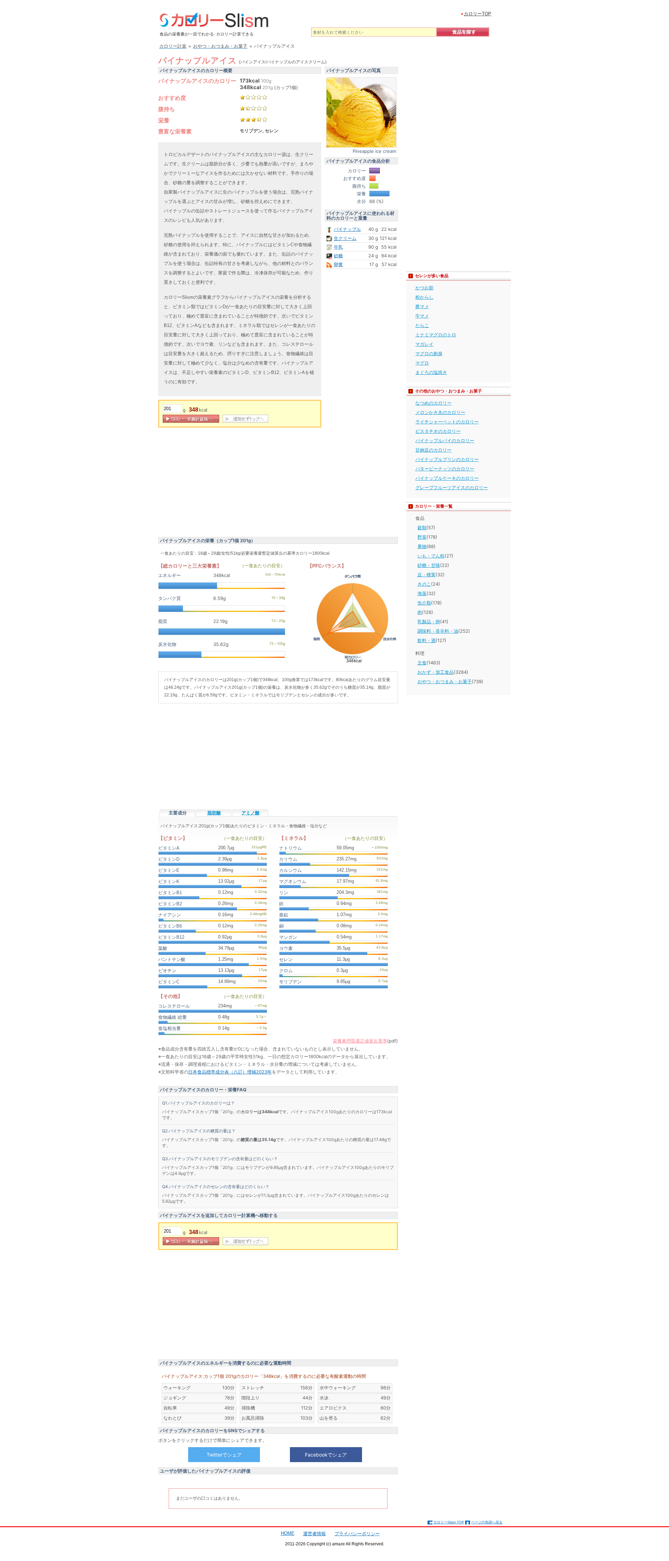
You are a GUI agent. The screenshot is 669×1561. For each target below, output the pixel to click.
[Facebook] (326, 1454)
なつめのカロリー (433, 403)
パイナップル (347, 229)
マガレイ (424, 344)
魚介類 (424, 603)
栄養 (163, 120)
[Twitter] (224, 1454)
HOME (287, 1533)
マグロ (422, 363)
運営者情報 (314, 1533)
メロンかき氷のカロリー (440, 412)
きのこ (424, 584)
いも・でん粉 (431, 556)
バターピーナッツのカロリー (444, 468)
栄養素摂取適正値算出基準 (360, 1041)
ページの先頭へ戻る (486, 1522)
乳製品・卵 (428, 621)
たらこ (422, 325)
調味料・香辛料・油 (437, 631)
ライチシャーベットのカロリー (447, 421)
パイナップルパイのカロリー (444, 440)
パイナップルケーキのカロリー (447, 478)
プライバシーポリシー (357, 1533)
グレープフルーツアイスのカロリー (451, 487)
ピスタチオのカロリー (438, 431)
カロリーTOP (477, 13)
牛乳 (338, 247)
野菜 (421, 537)
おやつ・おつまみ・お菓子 (444, 681)
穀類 (421, 527)
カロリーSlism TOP (448, 1522)
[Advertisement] (216, 483)
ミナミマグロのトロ (435, 334)
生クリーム (345, 238)
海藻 (421, 593)
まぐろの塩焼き (431, 372)
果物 (421, 546)
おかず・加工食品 (435, 672)
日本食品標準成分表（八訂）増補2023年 (230, 1072)
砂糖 (338, 255)
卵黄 (338, 264)
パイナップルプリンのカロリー (447, 459)
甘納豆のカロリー (433, 450)
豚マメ (422, 306)
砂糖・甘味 (428, 565)
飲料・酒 (426, 640)
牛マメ (422, 316)
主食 (421, 662)
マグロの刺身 (429, 353)
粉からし (424, 297)
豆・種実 (426, 574)
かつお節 (424, 287)
